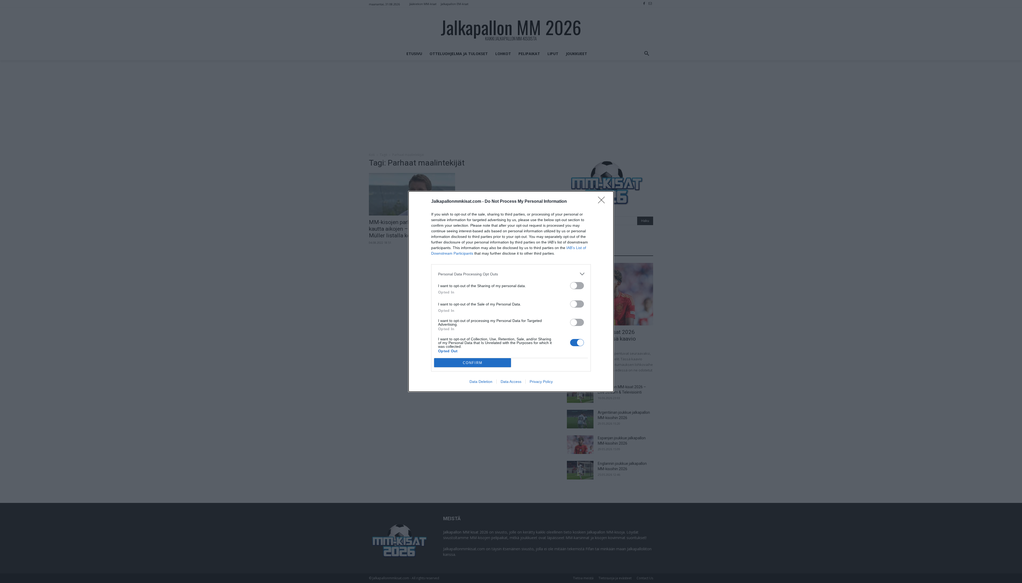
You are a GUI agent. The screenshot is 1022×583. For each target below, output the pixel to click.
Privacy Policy (541, 381)
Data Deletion (480, 381)
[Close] (603, 202)
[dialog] (511, 291)
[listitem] (511, 274)
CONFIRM (473, 363)
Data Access (511, 381)
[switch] (577, 285)
